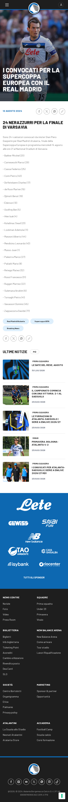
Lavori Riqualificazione (49, 652)
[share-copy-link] (62, 111)
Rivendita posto (11, 663)
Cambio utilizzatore (13, 657)
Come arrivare (44, 641)
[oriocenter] (49, 564)
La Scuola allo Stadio (14, 729)
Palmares (8, 707)
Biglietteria (10, 630)
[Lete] (34, 507)
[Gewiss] (18, 523)
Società (8, 684)
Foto (5, 608)
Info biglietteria (11, 641)
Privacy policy (10, 712)
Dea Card (8, 668)
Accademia (43, 723)
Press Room (9, 619)
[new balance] (34, 538)
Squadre (42, 597)
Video (6, 614)
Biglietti (7, 636)
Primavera (42, 614)
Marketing (43, 684)
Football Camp (44, 729)
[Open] (7, 5)
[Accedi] (61, 5)
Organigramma (11, 696)
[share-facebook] (39, 111)
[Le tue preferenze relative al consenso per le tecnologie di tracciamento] (62, 796)
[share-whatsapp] (54, 111)
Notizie (6, 603)
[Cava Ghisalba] (49, 551)
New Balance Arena (49, 630)
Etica (5, 701)
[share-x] (47, 111)
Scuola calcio (44, 734)
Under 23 (41, 608)
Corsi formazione (46, 740)
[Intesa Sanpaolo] (18, 564)
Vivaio (40, 619)
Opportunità (43, 696)
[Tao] (18, 551)
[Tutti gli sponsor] (34, 577)
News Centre (11, 597)
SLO (5, 674)
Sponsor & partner (47, 691)
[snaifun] (49, 523)
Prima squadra (44, 603)
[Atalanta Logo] (34, 8)
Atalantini (10, 723)
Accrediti (7, 652)
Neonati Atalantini (12, 734)
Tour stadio (43, 647)
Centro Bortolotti (12, 691)
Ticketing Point (11, 647)
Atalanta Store (11, 740)
